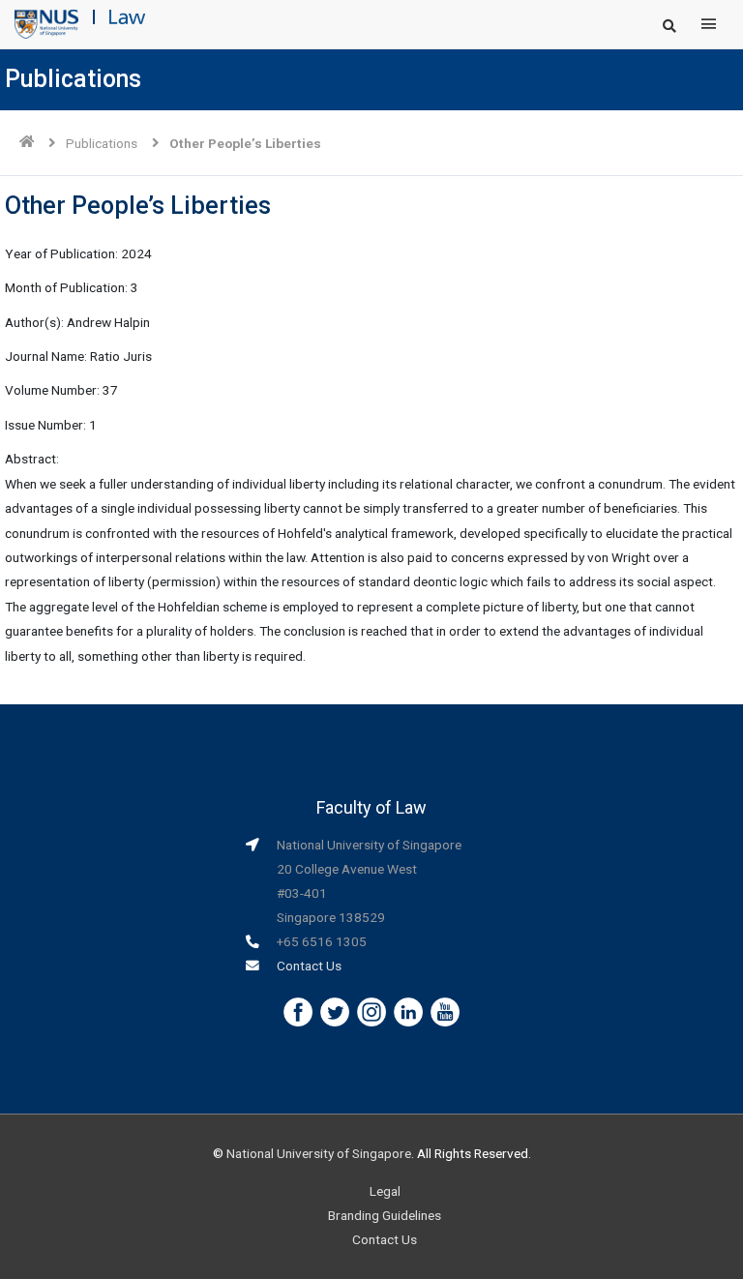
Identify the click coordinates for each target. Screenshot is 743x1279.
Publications (101, 143)
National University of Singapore (318, 1153)
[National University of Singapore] (46, 23)
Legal (385, 1191)
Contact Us (309, 965)
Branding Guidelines (384, 1215)
